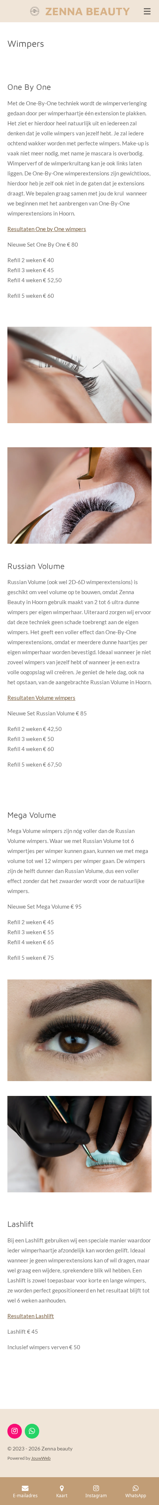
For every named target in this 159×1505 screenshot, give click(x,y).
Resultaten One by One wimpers (46, 228)
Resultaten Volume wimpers (41, 697)
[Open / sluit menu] (147, 11)
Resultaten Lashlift (30, 1316)
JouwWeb (41, 1457)
